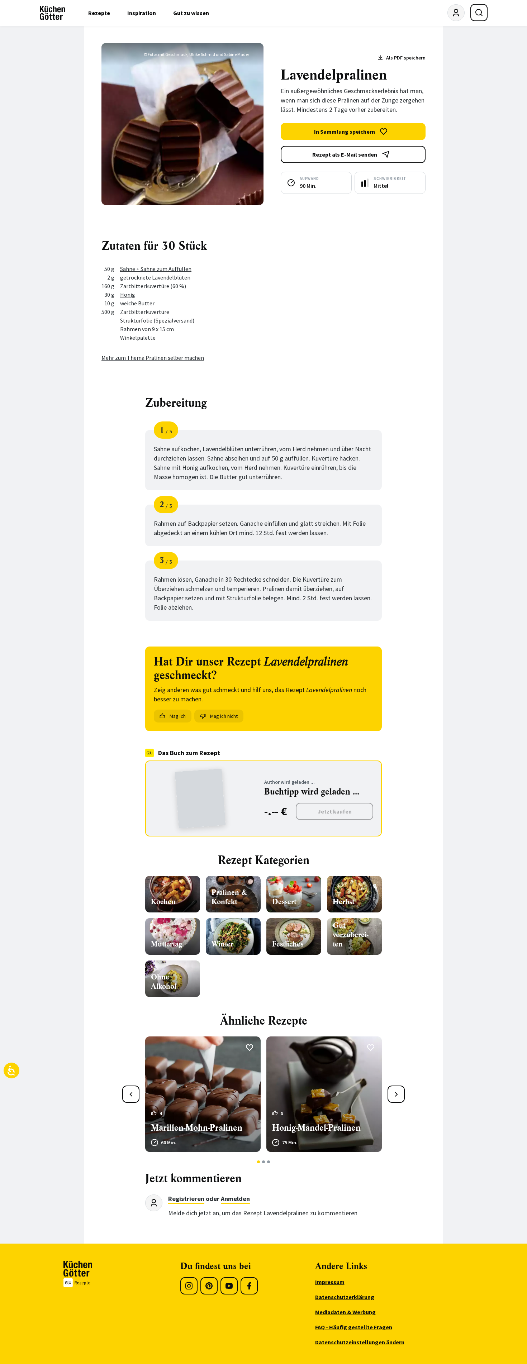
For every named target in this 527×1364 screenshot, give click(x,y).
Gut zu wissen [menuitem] (191, 12)
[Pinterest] (209, 1285)
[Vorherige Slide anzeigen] (130, 1094)
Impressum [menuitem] (330, 1282)
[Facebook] (249, 1285)
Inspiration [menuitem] (141, 12)
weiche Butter (137, 303)
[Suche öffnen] (479, 12)
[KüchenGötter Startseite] (52, 13)
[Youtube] (229, 1285)
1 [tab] (258, 1161)
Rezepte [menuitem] (99, 12)
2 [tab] (263, 1161)
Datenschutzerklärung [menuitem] (344, 1297)
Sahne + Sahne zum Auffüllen (155, 268)
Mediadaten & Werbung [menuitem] (345, 1312)
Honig (127, 294)
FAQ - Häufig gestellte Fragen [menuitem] (353, 1327)
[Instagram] (189, 1285)
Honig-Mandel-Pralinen (316, 1128)
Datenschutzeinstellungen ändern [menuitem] (359, 1342)
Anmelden (235, 1198)
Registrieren (186, 1198)
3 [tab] (268, 1161)
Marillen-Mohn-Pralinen (196, 1128)
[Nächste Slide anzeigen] (396, 1094)
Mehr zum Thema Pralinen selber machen (152, 357)
